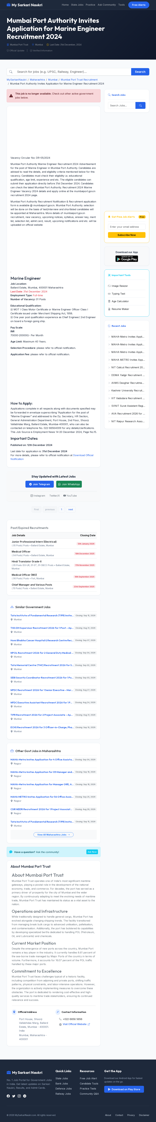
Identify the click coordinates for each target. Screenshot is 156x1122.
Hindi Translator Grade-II (26, 561)
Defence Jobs (63, 1088)
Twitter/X (54, 495)
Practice (90, 4)
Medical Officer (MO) (24, 574)
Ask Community (107, 4)
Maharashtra (37, 79)
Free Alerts (138, 4)
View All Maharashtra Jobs (52, 834)
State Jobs (77, 4)
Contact (119, 1115)
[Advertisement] (54, 131)
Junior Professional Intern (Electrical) (34, 541)
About (108, 1115)
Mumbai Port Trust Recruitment (79, 79)
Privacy (131, 1115)
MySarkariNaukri (17, 79)
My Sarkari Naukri (27, 5)
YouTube (71, 495)
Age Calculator (120, 301)
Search (140, 72)
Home (65, 4)
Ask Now (92, 852)
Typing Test (118, 293)
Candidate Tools (89, 1083)
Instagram (39, 495)
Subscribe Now (127, 234)
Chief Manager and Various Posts (32, 584)
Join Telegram (41, 484)
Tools (121, 4)
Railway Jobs (63, 1093)
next (70, 509)
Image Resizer (120, 285)
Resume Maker (120, 309)
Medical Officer (21, 551)
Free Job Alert (88, 1078)
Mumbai (52, 79)
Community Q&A (89, 1093)
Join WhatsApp (71, 484)
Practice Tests (88, 1088)
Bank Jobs (61, 1083)
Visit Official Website (75, 1024)
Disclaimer (144, 1115)
